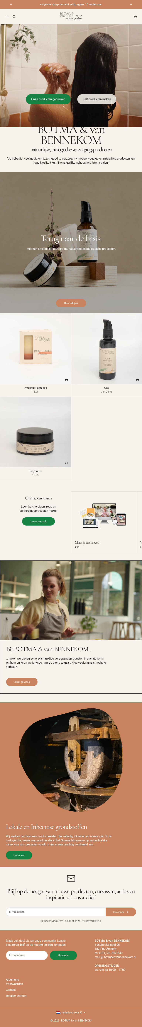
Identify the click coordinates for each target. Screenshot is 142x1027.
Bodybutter (35, 471)
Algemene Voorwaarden (14, 981)
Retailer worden (16, 996)
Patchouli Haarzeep (35, 388)
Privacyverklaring (91, 920)
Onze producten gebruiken (48, 99)
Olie (106, 388)
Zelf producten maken (97, 99)
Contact (11, 990)
